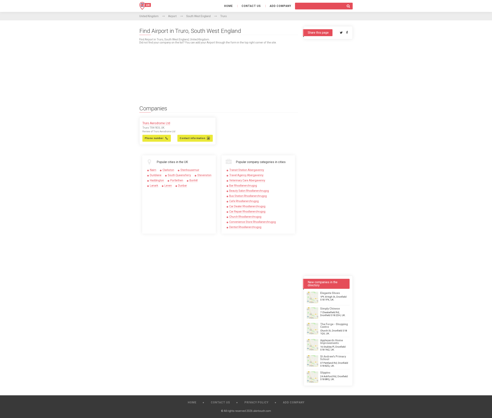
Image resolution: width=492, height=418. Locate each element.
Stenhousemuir (189, 170)
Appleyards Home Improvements (331, 341)
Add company (280, 5)
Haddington (157, 180)
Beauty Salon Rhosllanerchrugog (249, 190)
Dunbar (182, 185)
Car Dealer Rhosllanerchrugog (247, 206)
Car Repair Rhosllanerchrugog (247, 211)
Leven (168, 185)
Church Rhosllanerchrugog (245, 216)
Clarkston (168, 170)
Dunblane (155, 175)
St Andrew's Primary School (333, 358)
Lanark (154, 185)
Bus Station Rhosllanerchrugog (248, 195)
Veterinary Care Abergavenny (247, 180)
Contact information (192, 138)
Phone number (154, 138)
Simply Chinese (330, 308)
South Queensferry (179, 175)
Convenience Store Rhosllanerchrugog (252, 221)
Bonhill (193, 180)
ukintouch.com (262, 410)
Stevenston (204, 175)
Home (228, 5)
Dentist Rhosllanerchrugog (245, 227)
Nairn (153, 170)
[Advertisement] (218, 71)
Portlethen (176, 180)
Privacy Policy (256, 402)
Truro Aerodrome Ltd (156, 123)
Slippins (325, 372)
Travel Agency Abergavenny (246, 175)
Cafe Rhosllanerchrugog (244, 201)
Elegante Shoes (330, 293)
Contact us (251, 5)
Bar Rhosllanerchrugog (243, 185)
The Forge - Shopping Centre (334, 325)
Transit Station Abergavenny (246, 170)
